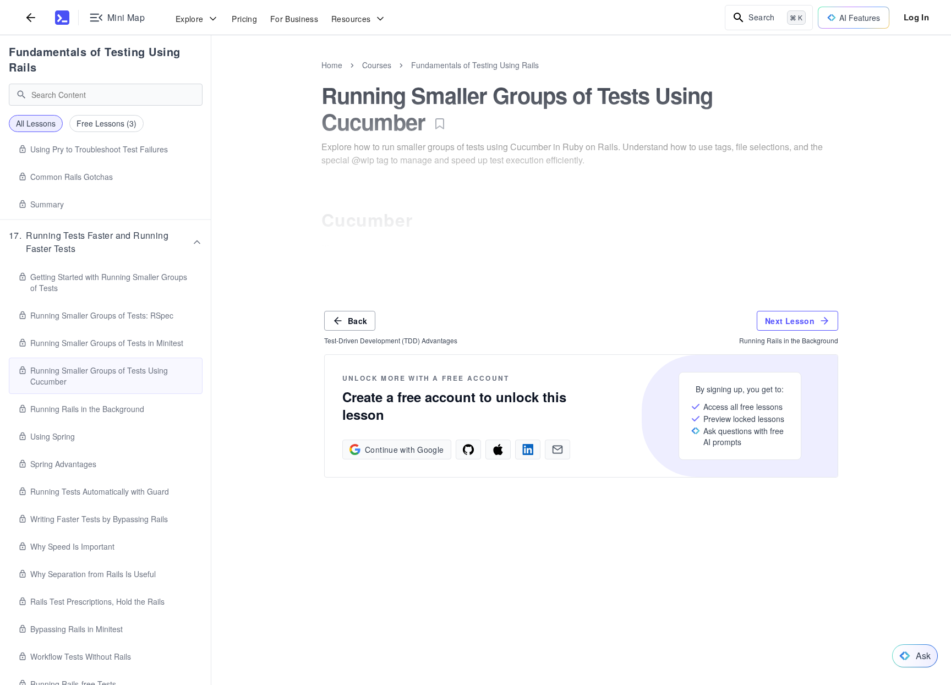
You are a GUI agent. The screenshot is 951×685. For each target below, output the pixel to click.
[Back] (31, 17)
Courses (376, 64)
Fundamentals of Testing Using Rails (95, 59)
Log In (916, 17)
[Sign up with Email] (557, 449)
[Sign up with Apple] (498, 449)
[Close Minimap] (211, 77)
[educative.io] (62, 17)
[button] (105, 242)
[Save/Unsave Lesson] (440, 124)
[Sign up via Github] (468, 449)
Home (331, 64)
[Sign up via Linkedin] (527, 449)
